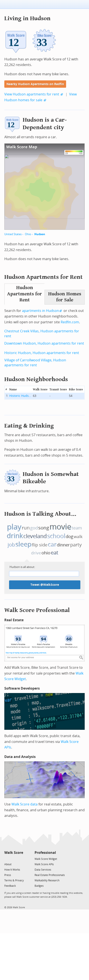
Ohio (28, 234)
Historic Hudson (20, 396)
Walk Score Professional (37, 610)
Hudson (39, 234)
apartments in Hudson (40, 311)
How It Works (12, 869)
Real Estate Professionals (50, 875)
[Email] (20, 858)
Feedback (10, 885)
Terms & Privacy (14, 880)
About (7, 864)
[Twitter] (6, 858)
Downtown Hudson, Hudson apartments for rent (44, 343)
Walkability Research (47, 880)
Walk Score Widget (46, 858)
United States (13, 234)
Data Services (43, 869)
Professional (45, 853)
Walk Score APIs (44, 864)
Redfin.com (70, 322)
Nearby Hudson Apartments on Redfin (35, 84)
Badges (39, 885)
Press (7, 875)
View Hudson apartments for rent (31, 94)
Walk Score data (24, 804)
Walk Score (13, 853)
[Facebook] (13, 858)
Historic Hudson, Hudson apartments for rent (41, 353)
